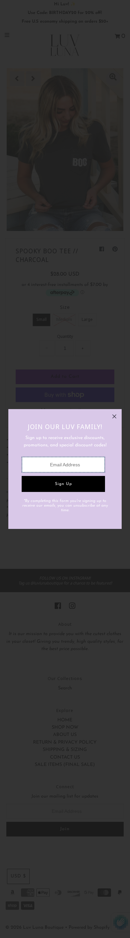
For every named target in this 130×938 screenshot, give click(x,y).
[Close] (114, 416)
